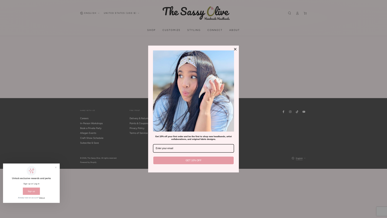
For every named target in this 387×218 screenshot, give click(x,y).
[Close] (235, 49)
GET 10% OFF (194, 160)
